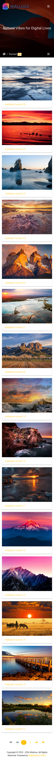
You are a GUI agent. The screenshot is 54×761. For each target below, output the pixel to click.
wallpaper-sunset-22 (15, 282)
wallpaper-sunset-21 (15, 327)
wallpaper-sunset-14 (15, 639)
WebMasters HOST (37, 755)
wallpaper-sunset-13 (15, 684)
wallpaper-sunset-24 (15, 193)
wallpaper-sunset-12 (15, 729)
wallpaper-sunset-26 (15, 104)
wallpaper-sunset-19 (15, 416)
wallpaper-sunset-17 (15, 505)
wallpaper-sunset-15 (15, 595)
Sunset (13, 54)
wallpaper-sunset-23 (15, 238)
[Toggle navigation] (48, 6)
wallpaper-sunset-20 (15, 372)
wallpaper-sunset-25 (15, 149)
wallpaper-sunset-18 (15, 461)
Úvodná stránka (4, 54)
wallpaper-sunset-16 (15, 550)
